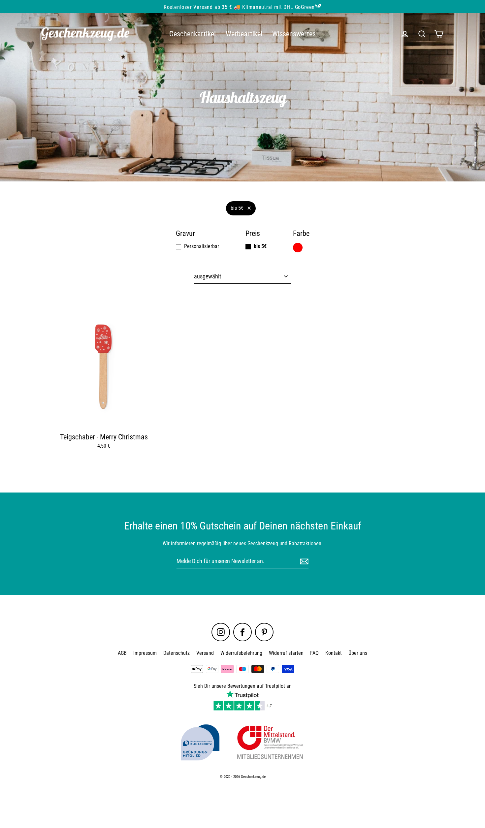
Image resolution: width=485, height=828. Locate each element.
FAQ (314, 653)
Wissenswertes (294, 34)
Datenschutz (176, 653)
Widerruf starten (286, 653)
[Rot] (298, 247)
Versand (205, 653)
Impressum (145, 653)
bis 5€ (237, 208)
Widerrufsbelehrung (241, 653)
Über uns (357, 653)
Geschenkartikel (192, 34)
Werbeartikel (244, 34)
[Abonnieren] (303, 561)
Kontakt (333, 653)
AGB (122, 653)
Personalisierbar (201, 246)
